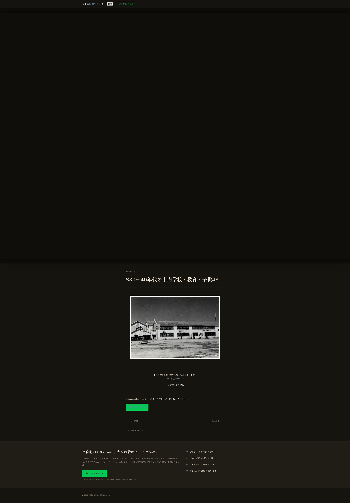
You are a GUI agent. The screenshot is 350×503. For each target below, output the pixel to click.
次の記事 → (217, 421)
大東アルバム (93, 4)
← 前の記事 (133, 421)
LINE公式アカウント (175, 378)
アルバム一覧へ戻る (136, 430)
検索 (110, 4)
